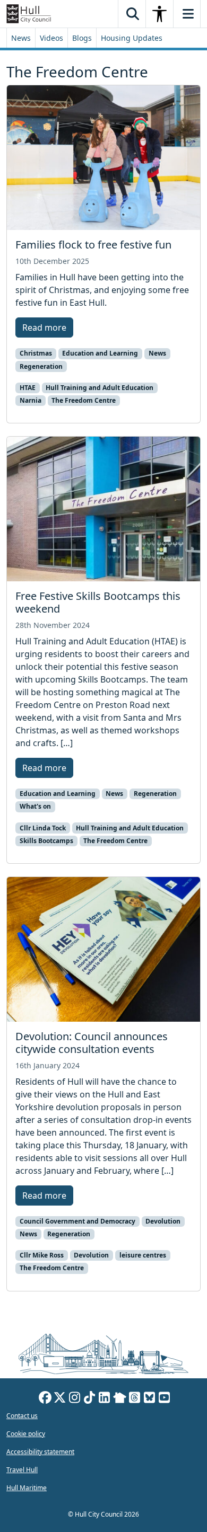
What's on (35, 806)
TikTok (89, 1399)
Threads (134, 1399)
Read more (44, 327)
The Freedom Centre (83, 400)
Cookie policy (25, 1433)
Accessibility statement (40, 1451)
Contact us (22, 1415)
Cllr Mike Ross (42, 1255)
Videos (51, 38)
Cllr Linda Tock (43, 828)
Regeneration (41, 366)
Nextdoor (119, 1399)
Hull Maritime (26, 1487)
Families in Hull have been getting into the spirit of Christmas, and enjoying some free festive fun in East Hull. (102, 289)
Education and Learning (100, 353)
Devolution (162, 1221)
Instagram (74, 1399)
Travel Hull (22, 1469)
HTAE (28, 387)
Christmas (36, 353)
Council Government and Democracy (77, 1221)
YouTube (164, 1399)
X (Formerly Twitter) (60, 1399)
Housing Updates (131, 38)
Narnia (30, 400)
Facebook (45, 1399)
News (21, 38)
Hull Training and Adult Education (99, 387)
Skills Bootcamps (46, 840)
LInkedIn (104, 1399)
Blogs (82, 38)
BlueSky (149, 1399)
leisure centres (142, 1255)
